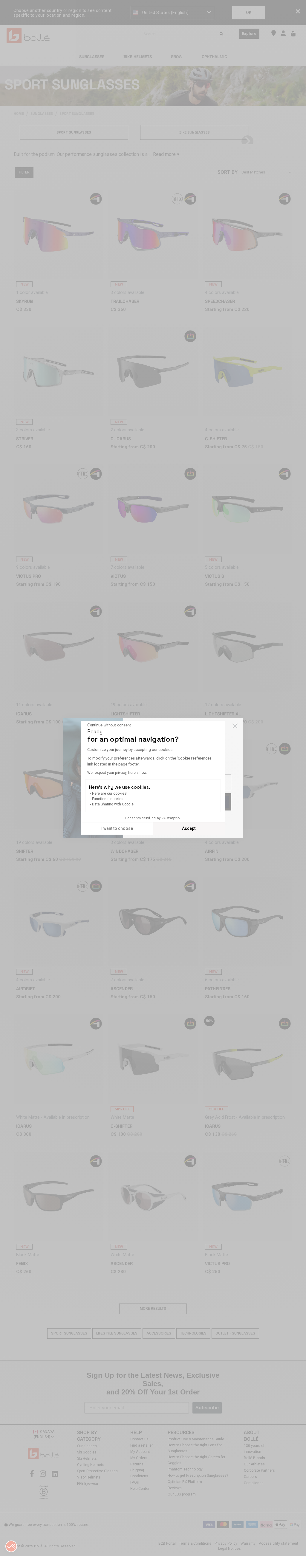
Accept (189, 828)
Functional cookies (107, 799)
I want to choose (117, 828)
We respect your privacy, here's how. (117, 773)
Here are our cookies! (109, 793)
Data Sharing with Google (113, 804)
